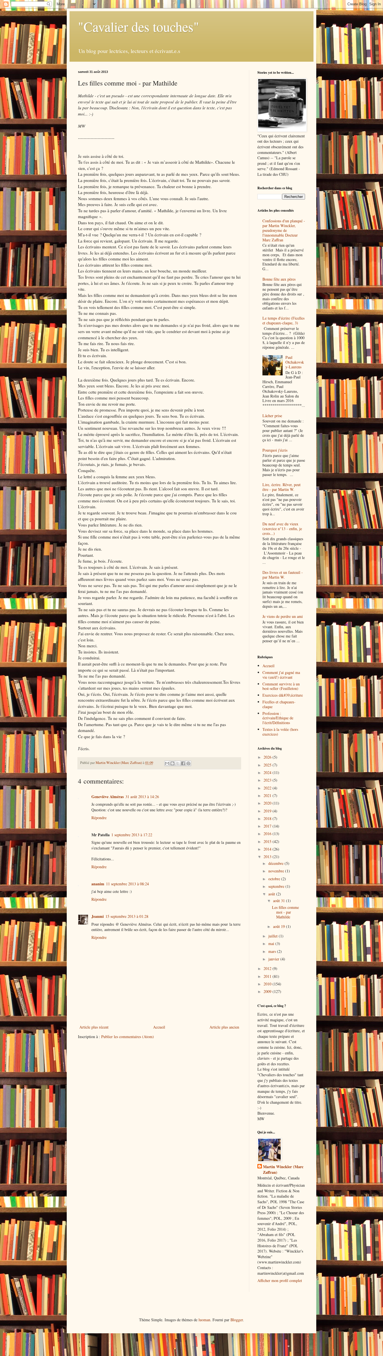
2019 (268, 811)
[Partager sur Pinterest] (188, 763)
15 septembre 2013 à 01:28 (126, 916)
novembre (276, 871)
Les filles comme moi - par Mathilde (285, 912)
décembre (276, 863)
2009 (268, 991)
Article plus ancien (224, 1027)
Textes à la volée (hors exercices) (280, 732)
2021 (268, 795)
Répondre (99, 817)
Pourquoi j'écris (274, 450)
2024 (268, 772)
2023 (268, 780)
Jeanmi (97, 916)
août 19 (279, 926)
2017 (268, 826)
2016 (268, 833)
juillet (273, 936)
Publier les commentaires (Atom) (127, 1036)
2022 (268, 788)
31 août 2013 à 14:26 (142, 796)
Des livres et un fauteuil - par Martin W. (282, 575)
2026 (268, 757)
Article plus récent (94, 1027)
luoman (204, 1319)
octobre (274, 878)
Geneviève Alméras (107, 797)
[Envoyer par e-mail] (167, 763)
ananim (97, 884)
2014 (268, 849)
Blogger (236, 1319)
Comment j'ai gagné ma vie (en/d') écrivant (281, 675)
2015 (268, 841)
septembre (276, 886)
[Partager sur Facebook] (183, 763)
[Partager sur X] (178, 763)
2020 (268, 803)
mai (271, 943)
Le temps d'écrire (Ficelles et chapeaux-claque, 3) (283, 320)
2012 (268, 968)
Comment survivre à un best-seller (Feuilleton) (281, 686)
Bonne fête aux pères (279, 279)
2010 (268, 984)
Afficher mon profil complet (279, 1280)
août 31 (279, 900)
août (272, 894)
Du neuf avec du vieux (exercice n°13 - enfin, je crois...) (282, 528)
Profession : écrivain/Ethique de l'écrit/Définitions (277, 718)
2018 (268, 818)
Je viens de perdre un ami (282, 616)
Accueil (159, 1027)
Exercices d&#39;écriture (282, 695)
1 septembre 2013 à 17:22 (131, 834)
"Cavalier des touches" (138, 26)
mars (272, 951)
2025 (268, 765)
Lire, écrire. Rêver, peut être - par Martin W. (281, 487)
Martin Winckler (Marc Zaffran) (283, 1169)
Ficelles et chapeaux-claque (279, 704)
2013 (268, 856)
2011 (268, 976)
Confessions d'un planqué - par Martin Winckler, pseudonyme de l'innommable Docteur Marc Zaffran (283, 230)
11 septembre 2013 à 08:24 (127, 883)
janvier (274, 959)
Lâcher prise (272, 415)
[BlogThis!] (172, 763)
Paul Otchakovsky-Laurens (294, 362)
